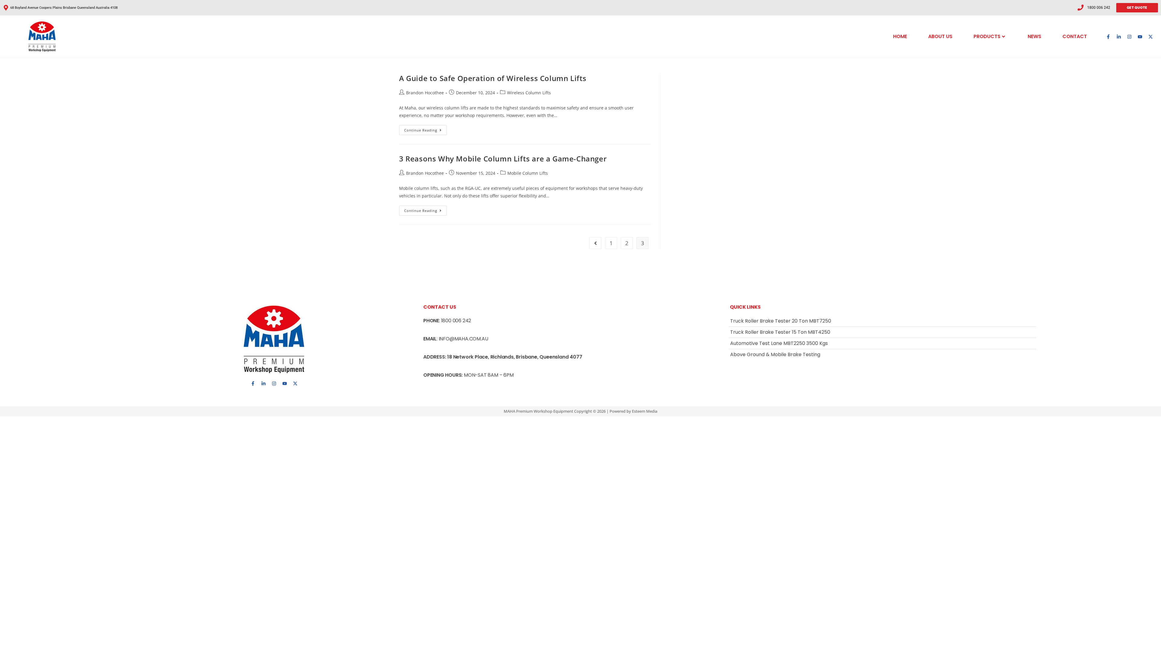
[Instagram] (1129, 36)
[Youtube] (1139, 36)
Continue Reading (425, 128)
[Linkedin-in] (1118, 36)
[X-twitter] (1150, 36)
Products (987, 36)
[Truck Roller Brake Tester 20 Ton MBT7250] (882, 321)
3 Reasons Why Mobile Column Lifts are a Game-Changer (503, 159)
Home (900, 36)
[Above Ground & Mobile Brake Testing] (882, 354)
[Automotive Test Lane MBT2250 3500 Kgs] (882, 343)
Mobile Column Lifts (527, 173)
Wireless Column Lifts (529, 93)
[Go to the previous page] (595, 243)
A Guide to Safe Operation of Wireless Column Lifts (493, 78)
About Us (940, 36)
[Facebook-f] (1108, 36)
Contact (1074, 36)
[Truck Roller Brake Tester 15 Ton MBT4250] (882, 332)
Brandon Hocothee (425, 93)
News (1034, 36)
